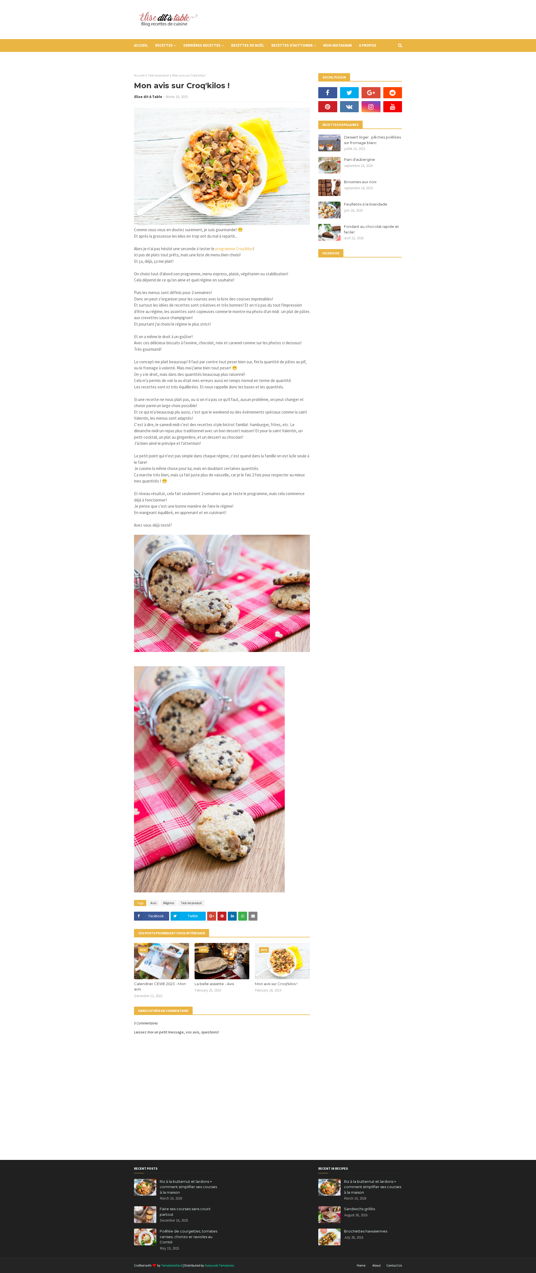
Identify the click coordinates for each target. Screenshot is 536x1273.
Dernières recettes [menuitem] (202, 45)
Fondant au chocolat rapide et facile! (371, 229)
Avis (153, 903)
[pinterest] (327, 106)
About (376, 1265)
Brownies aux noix (360, 182)
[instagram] (371, 106)
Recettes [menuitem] (164, 45)
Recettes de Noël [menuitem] (247, 45)
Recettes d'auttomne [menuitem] (292, 45)
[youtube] (392, 106)
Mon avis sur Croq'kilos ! (276, 983)
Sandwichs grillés (359, 1209)
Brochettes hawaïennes (365, 1231)
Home (361, 1265)
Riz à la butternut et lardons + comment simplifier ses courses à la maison (188, 1187)
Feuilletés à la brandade (365, 204)
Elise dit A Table (148, 96)
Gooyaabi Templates (219, 1265)
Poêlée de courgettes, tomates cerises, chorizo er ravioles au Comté (188, 1236)
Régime (168, 903)
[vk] (349, 106)
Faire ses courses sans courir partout (185, 1212)
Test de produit (158, 75)
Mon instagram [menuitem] (337, 45)
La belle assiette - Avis (214, 983)
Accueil (139, 75)
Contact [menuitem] (146, 58)
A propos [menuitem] (367, 45)
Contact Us (394, 1265)
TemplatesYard (171, 1265)
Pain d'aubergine (359, 159)
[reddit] (392, 92)
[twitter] (349, 92)
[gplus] (371, 92)
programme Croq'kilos (234, 248)
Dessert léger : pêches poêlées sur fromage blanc (372, 140)
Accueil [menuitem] (141, 45)
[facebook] (327, 92)
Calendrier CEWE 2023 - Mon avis (160, 986)
